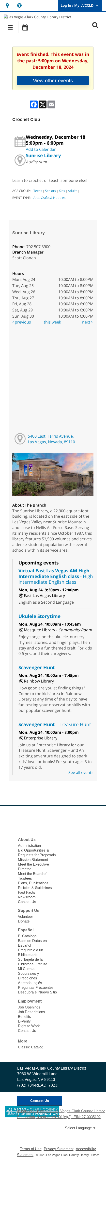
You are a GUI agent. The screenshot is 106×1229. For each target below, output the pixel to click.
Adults (72, 190)
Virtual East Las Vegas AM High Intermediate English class (55, 576)
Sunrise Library (43, 155)
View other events (53, 80)
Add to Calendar (41, 149)
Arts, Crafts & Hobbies (49, 197)
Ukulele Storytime (39, 616)
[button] (10, 27)
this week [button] (52, 322)
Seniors (50, 190)
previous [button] (22, 322)
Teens (37, 190)
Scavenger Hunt (36, 667)
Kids (62, 190)
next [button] (86, 322)
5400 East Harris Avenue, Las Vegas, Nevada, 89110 (51, 438)
